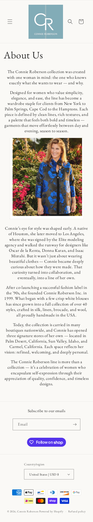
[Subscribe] (74, 424)
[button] (9, 21)
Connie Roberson (28, 511)
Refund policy (77, 511)
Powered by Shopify (51, 511)
